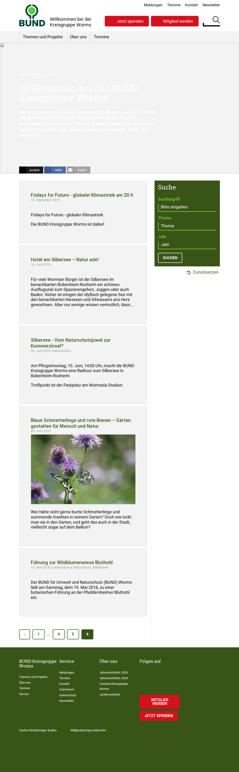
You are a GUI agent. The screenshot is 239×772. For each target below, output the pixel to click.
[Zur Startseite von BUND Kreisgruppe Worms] (32, 15)
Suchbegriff (169, 199)
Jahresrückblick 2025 (113, 672)
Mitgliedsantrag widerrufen (88, 730)
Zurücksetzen (205, 272)
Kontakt (191, 5)
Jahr (162, 236)
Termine (173, 5)
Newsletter (211, 5)
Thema (164, 217)
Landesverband (109, 694)
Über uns (78, 36)
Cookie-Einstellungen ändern (38, 730)
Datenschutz (67, 695)
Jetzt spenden (130, 21)
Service (24, 694)
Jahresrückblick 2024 (113, 678)
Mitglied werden (178, 21)
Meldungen (153, 5)
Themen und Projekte (43, 36)
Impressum (66, 689)
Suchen (216, 20)
